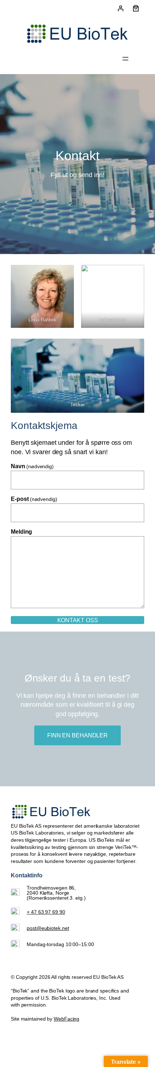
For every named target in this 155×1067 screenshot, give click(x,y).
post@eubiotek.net (48, 928)
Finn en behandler (77, 735)
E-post (34, 499)
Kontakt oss (77, 620)
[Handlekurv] (136, 8)
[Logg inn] (120, 8)
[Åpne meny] (125, 58)
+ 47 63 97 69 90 (46, 912)
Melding (21, 532)
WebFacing (66, 1019)
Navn (32, 466)
